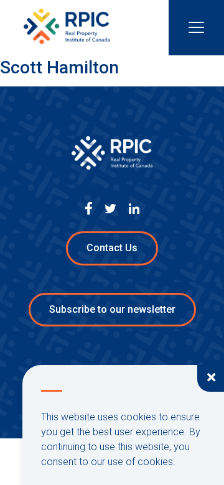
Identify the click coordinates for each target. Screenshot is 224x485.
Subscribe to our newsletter (112, 309)
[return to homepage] (66, 28)
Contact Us (112, 248)
